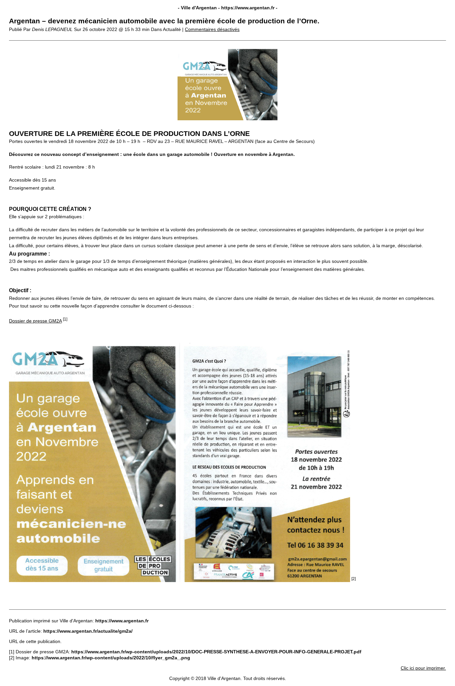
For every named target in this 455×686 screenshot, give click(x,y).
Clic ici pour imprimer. (423, 668)
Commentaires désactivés (212, 29)
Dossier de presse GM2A (35, 321)
